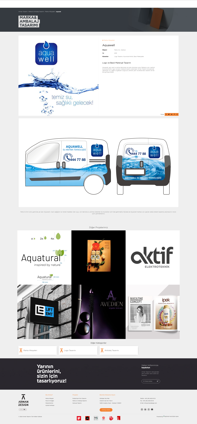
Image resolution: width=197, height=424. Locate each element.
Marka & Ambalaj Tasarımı (36, 11)
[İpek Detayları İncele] (153, 311)
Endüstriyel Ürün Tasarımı (79, 398)
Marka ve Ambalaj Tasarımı (80, 400)
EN (21, 409)
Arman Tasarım (22, 11)
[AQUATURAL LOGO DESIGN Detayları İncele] (44, 257)
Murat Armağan (50, 400)
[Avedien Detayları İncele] (98, 311)
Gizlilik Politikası (50, 405)
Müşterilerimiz (49, 403)
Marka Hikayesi (50, 398)
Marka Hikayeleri (50, 11)
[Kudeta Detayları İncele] (98, 257)
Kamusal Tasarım (77, 403)
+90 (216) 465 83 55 (150, 398)
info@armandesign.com (150, 403)
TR (24, 409)
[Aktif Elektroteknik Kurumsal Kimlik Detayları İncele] (153, 257)
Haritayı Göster (106, 409)
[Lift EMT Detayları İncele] (44, 311)
